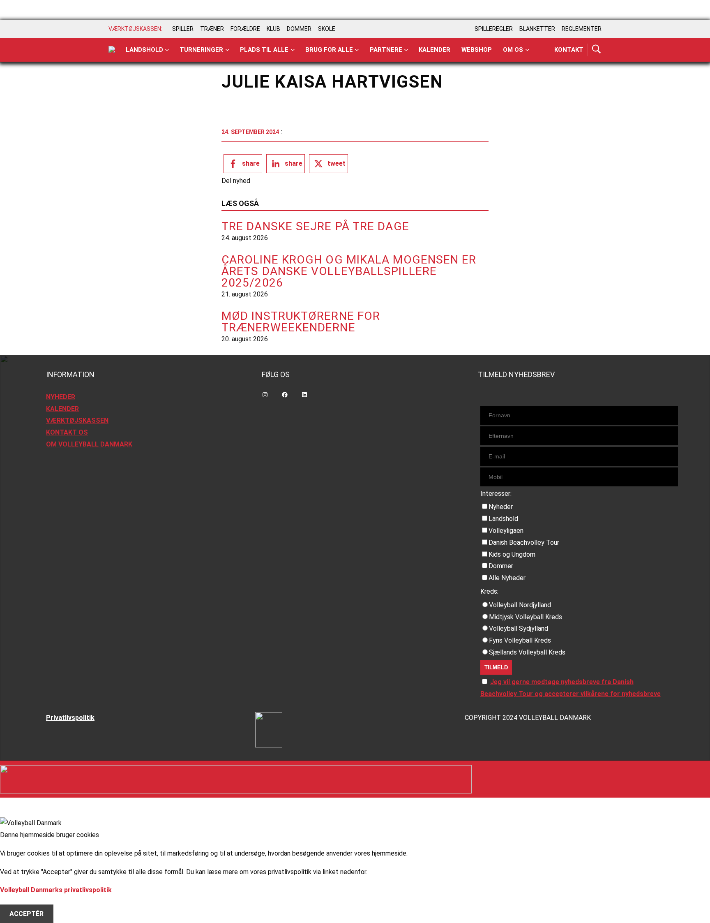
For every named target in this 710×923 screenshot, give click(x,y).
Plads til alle (264, 49)
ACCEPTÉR (26, 914)
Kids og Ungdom (512, 554)
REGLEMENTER (582, 28)
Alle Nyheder (507, 578)
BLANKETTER (537, 28)
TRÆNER (212, 28)
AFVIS (18, 902)
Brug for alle (329, 49)
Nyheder (501, 507)
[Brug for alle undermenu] (167, 50)
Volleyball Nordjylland (520, 605)
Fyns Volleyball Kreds (520, 640)
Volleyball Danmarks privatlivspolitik (56, 890)
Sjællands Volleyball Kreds (527, 652)
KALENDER (62, 409)
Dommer (501, 566)
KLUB (273, 28)
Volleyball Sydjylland (518, 628)
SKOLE (326, 28)
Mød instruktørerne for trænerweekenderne (300, 321)
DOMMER (299, 28)
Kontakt (568, 49)
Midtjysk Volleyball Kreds (525, 617)
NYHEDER (60, 397)
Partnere (386, 49)
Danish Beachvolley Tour (524, 542)
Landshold (144, 49)
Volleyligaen (506, 530)
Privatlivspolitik (70, 718)
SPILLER (183, 28)
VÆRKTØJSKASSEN (77, 420)
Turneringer (201, 49)
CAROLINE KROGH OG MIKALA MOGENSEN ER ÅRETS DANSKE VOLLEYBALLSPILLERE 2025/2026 (349, 271)
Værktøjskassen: (135, 28)
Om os (513, 49)
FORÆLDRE (245, 28)
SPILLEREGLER (494, 28)
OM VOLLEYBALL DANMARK (89, 444)
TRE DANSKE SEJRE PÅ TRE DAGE (315, 226)
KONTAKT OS (67, 432)
